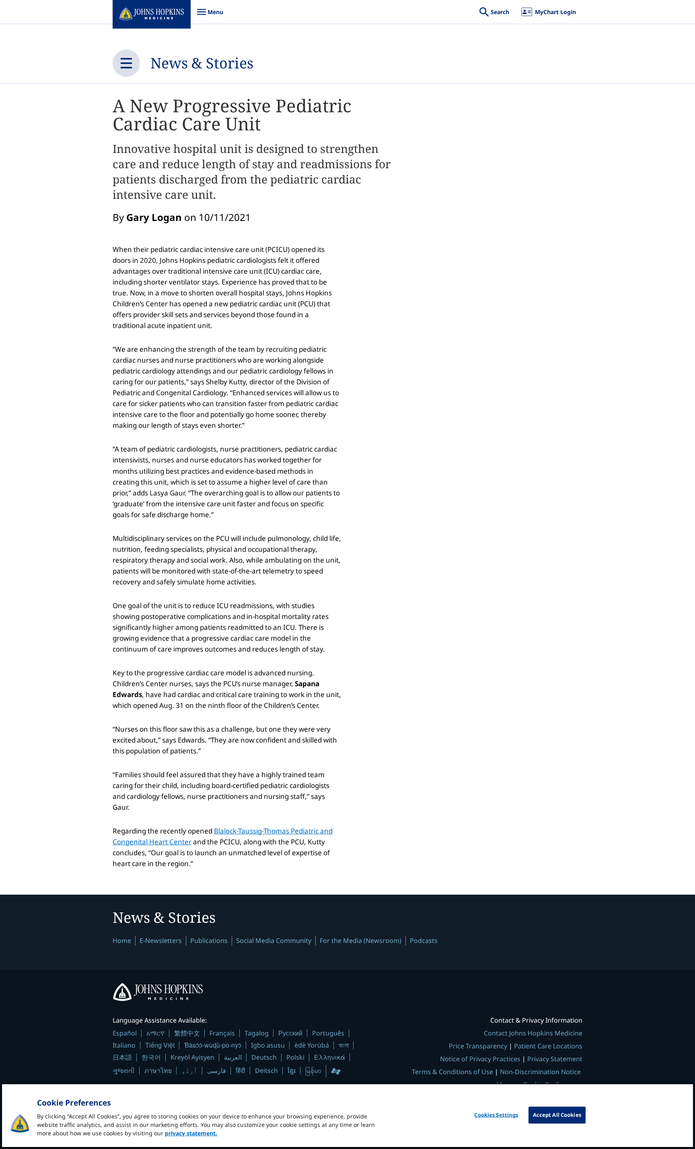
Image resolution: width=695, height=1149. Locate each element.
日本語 (122, 1057)
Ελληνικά (329, 1057)
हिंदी (240, 1070)
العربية (233, 1057)
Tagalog (257, 1033)
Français (222, 1033)
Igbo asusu (268, 1045)
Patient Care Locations (548, 1046)
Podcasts (424, 940)
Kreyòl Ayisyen (192, 1057)
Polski (295, 1057)
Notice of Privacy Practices (480, 1058)
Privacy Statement (554, 1058)
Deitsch (266, 1070)
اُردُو (189, 1070)
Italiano (124, 1045)
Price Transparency (478, 1046)
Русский (290, 1033)
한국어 (151, 1057)
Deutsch (264, 1057)
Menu (210, 16)
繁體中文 (187, 1033)
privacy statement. (191, 1133)
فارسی (216, 1070)
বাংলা (344, 1045)
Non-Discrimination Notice (540, 1071)
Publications (209, 940)
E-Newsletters (161, 940)
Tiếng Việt (160, 1045)
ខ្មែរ (292, 1070)
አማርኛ (155, 1033)
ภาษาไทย (158, 1070)
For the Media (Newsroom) (360, 940)
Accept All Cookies (557, 1114)
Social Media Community (273, 940)
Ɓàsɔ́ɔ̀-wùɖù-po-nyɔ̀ (212, 1045)
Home (122, 940)
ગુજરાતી (124, 1070)
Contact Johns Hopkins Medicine (533, 1033)
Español (125, 1033)
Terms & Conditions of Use (452, 1071)
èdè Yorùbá (311, 1045)
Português (328, 1033)
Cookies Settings (496, 1114)
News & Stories (201, 63)
